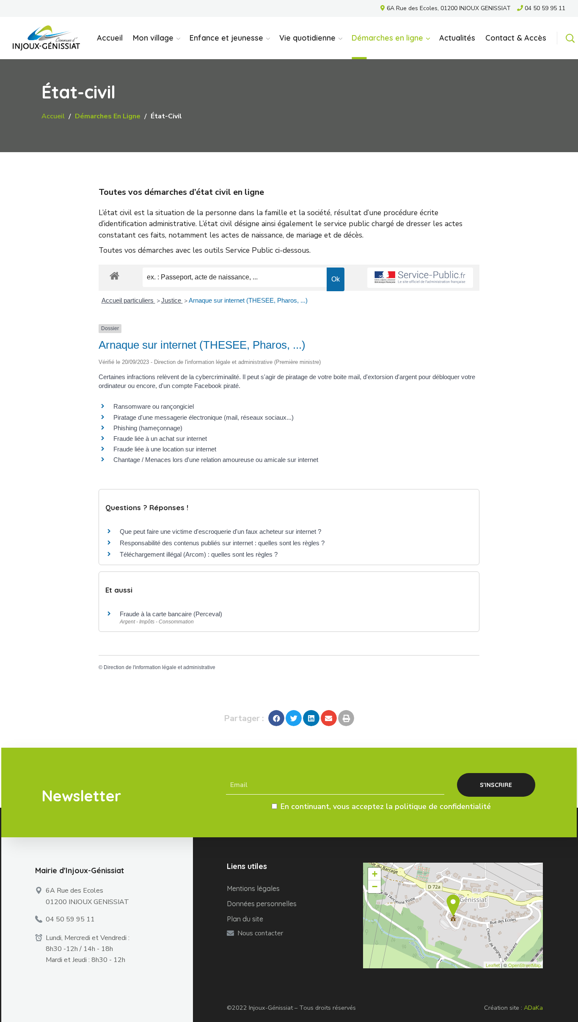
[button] (570, 38)
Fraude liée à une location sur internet (164, 449)
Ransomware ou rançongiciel (153, 406)
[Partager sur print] (346, 718)
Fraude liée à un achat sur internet (160, 438)
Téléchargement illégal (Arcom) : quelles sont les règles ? (199, 554)
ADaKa (533, 1007)
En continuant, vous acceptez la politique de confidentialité (386, 806)
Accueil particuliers (128, 300)
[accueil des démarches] (114, 275)
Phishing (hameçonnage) (147, 428)
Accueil (53, 116)
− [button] (374, 886)
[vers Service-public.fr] (420, 278)
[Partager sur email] (329, 718)
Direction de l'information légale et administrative (159, 667)
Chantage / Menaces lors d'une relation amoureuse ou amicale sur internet (215, 459)
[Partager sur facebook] (276, 718)
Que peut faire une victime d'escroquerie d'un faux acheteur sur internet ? (220, 531)
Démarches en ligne (107, 116)
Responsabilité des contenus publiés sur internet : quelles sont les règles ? (222, 543)
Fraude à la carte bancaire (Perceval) (171, 614)
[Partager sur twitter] (294, 718)
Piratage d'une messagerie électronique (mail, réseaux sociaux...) (203, 417)
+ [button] (374, 874)
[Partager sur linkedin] (311, 718)
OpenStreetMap (524, 965)
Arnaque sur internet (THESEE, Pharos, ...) (248, 300)
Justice (172, 300)
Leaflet (493, 965)
